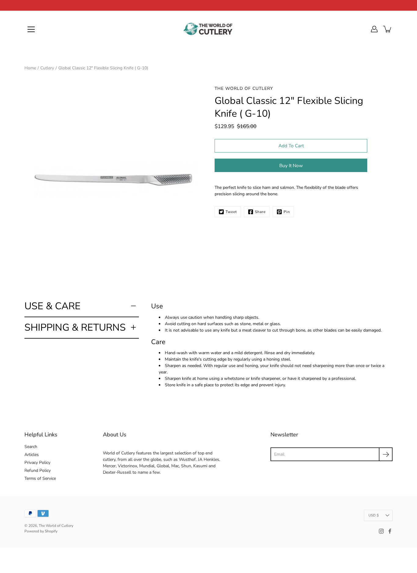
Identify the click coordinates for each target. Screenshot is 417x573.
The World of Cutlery (56, 525)
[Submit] (386, 454)
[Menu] (31, 29)
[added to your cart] (388, 29)
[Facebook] (390, 531)
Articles (31, 454)
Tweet (231, 211)
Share (260, 211)
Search (30, 447)
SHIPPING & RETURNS (75, 327)
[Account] (374, 29)
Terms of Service (40, 478)
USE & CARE (52, 306)
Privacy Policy (37, 462)
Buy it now (291, 165)
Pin (287, 211)
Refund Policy (37, 470)
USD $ (373, 515)
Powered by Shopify (40, 531)
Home (30, 68)
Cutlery (47, 68)
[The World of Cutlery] (208, 29)
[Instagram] (381, 531)
